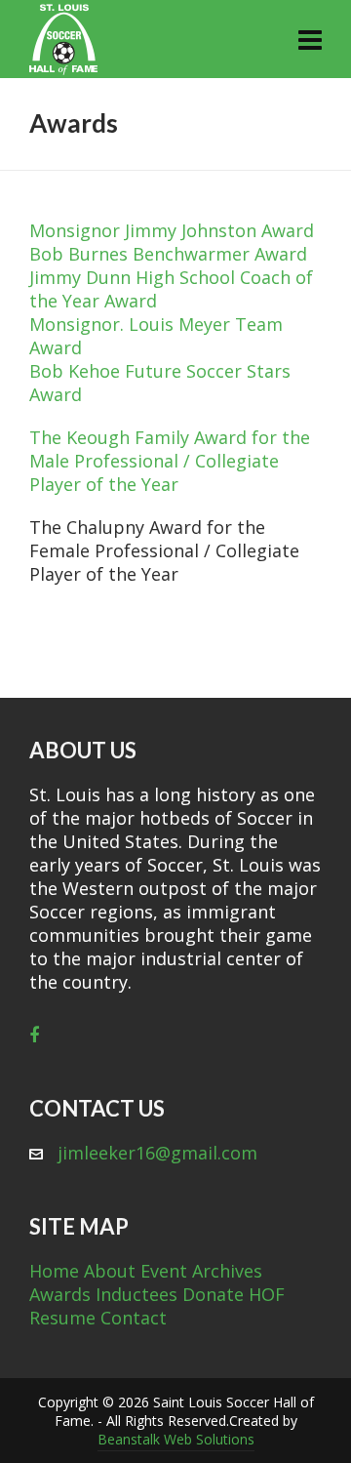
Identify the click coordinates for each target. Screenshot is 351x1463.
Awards (60, 1294)
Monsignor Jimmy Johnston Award (171, 230)
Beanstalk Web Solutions (176, 1439)
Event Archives (201, 1270)
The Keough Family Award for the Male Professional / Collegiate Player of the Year (169, 461)
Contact (133, 1317)
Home (54, 1270)
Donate (213, 1294)
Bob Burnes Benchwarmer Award (168, 253)
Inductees (136, 1294)
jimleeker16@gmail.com (157, 1152)
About (110, 1270)
